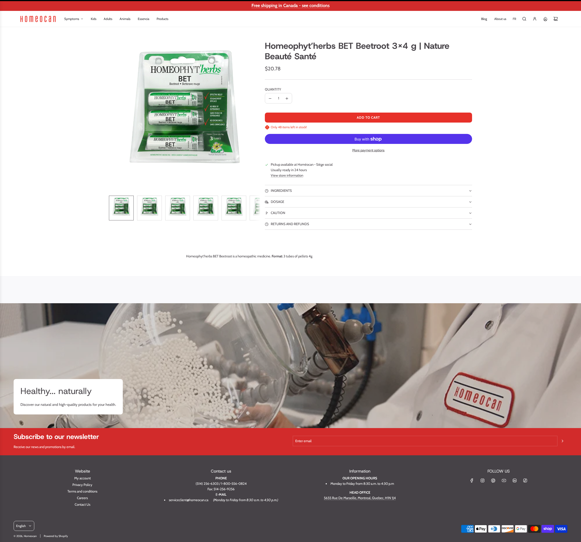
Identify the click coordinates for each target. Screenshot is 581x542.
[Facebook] (472, 480)
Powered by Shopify (56, 536)
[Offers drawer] (545, 19)
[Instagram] (482, 480)
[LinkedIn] (514, 480)
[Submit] (562, 441)
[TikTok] (525, 480)
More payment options (368, 150)
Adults (108, 19)
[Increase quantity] (287, 98)
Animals (125, 19)
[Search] (524, 19)
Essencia (143, 19)
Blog (484, 19)
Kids (93, 19)
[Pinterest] (493, 480)
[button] (112, 116)
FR (514, 19)
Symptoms (71, 19)
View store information (287, 176)
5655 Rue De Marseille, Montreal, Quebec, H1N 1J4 (360, 498)
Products (162, 19)
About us (500, 19)
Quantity (273, 89)
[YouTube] (504, 480)
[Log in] (535, 19)
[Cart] (556, 19)
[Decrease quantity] (270, 98)
